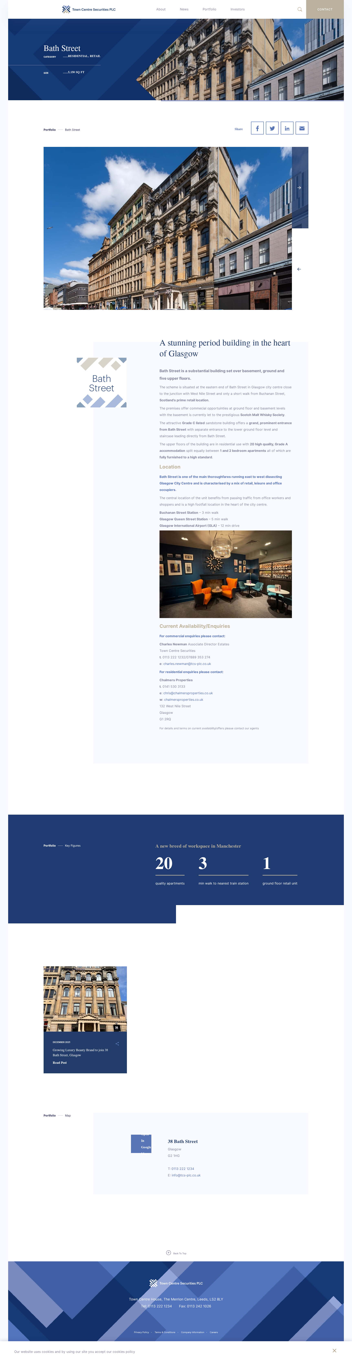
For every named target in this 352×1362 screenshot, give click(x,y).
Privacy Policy (141, 1332)
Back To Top (179, 1253)
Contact (325, 9)
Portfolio (209, 9)
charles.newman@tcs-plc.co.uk (187, 664)
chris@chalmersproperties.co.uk (188, 693)
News (184, 9)
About (161, 9)
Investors (238, 9)
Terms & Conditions (165, 1332)
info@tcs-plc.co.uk (186, 1175)
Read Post (60, 1062)
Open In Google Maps (146, 1144)
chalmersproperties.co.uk (183, 700)
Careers (214, 1332)
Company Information (192, 1332)
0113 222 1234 (183, 1169)
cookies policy (124, 1352)
